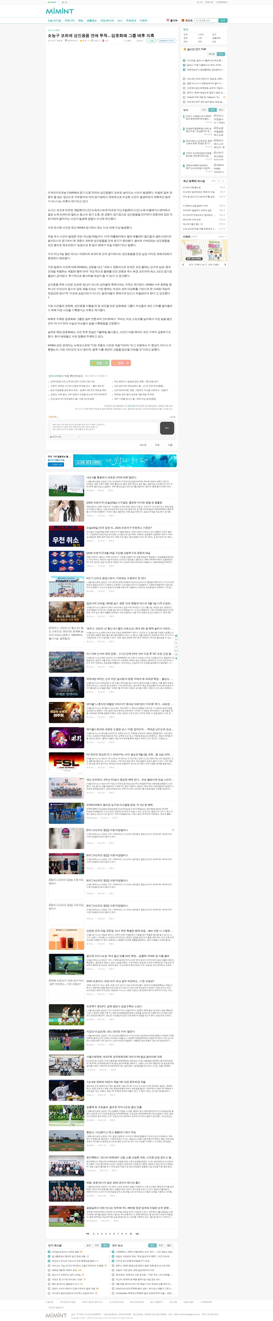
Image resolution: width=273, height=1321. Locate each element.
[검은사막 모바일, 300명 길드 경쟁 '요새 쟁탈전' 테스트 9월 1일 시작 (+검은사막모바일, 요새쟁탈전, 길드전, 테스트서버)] (66, 611)
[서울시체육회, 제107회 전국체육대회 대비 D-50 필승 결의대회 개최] (66, 1065)
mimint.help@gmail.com (189, 1314)
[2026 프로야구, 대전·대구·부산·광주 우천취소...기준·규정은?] (66, 989)
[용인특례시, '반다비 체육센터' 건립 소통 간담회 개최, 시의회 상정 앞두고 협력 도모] (66, 1166)
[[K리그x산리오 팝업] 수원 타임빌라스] (66, 838)
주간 (97, 1245)
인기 (204, 110)
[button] (199, 2)
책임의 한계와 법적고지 (92, 1302)
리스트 (143, 445)
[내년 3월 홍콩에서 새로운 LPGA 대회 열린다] (66, 485)
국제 (200, 42)
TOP (176, 639)
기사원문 (127, 41)
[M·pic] (64, 2)
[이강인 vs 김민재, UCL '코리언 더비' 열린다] (66, 1040)
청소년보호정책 (137, 1302)
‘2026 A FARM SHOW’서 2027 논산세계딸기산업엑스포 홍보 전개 (199, 168)
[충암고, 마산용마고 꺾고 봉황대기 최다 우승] (66, 1140)
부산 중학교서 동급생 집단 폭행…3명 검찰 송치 (136, 381)
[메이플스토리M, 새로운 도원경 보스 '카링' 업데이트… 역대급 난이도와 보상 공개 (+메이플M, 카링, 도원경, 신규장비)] (66, 737)
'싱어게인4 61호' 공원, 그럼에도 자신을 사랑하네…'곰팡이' (141, 390)
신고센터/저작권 (116, 1302)
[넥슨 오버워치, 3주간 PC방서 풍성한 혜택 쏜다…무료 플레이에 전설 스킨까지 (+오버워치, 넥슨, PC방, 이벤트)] (66, 788)
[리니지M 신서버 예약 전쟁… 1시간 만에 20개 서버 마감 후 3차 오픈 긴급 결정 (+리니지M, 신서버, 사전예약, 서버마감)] (66, 662)
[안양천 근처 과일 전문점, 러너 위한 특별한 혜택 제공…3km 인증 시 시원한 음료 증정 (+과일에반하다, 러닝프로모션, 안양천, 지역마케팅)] (66, 939)
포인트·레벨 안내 (56, 1307)
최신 (221, 110)
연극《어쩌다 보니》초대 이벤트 (204, 264)
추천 (213, 110)
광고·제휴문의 (156, 1302)
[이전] (183, 264)
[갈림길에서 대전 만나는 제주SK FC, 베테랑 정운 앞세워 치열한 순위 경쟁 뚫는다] (66, 1216)
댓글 (176, 655)
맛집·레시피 (107, 20)
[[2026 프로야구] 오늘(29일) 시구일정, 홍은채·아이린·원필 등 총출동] (66, 511)
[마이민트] (52, 2)
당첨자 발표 (189, 1302)
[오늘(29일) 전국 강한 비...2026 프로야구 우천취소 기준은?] (66, 536)
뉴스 (120, 20)
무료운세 (131, 20)
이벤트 (143, 20)
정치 (214, 34)
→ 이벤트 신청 (56, 464)
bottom (176, 659)
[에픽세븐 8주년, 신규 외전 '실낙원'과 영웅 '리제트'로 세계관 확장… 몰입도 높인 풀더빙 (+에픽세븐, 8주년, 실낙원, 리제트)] (66, 687)
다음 (170, 445)
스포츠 (201, 34)
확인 (167, 428)
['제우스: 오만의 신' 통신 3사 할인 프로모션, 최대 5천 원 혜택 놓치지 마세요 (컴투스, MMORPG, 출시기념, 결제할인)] (66, 637)
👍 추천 (84, 41)
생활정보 (92, 20)
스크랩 (151, 41)
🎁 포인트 (187, 20)
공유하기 (139, 41)
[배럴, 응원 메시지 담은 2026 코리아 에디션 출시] (66, 1191)
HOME (176, 636)
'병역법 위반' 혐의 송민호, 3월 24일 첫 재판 (134, 394)
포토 (214, 42)
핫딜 (80, 20)
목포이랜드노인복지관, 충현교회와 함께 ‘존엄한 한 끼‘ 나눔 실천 (199, 143)
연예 (185, 34)
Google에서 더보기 (166, 41)
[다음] (225, 264)
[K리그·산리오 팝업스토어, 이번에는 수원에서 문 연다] (66, 586)
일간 (89, 1245)
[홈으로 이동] (60, 11)
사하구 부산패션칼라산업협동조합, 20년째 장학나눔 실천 (199, 156)
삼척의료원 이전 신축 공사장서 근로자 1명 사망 (72, 381)
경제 (185, 38)
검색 (223, 20)
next (176, 651)
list (176, 647)
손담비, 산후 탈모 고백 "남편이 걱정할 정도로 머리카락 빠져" (78, 394)
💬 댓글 (95, 41)
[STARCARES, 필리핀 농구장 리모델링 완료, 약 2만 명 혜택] (66, 813)
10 (131, 1234)
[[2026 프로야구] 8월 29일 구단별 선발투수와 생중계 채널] (66, 561)
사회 (200, 38)
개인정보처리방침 (68, 1302)
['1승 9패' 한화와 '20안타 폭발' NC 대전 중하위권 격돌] (66, 1090)
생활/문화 (216, 38)
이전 (157, 445)
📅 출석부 (172, 20)
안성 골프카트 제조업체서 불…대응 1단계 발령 (72, 399)
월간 (105, 1245)
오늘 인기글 (54, 20)
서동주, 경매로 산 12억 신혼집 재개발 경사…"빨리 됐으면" (77, 386)
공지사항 (173, 1302)
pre (176, 643)
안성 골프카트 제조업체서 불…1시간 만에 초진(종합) (138, 386)
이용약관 (49, 1302)
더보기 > (222, 237)
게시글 (212, 54)
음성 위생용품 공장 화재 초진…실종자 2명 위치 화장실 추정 (78, 390)
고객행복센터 (206, 1302)
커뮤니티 (70, 20)
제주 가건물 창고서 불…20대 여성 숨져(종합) (135, 399)
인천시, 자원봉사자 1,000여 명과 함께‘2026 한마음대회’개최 (198, 119)
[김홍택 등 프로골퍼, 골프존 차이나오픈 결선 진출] (66, 1115)
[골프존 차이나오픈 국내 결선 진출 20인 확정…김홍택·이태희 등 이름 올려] (66, 964)
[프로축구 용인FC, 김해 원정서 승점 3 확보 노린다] (66, 1014)
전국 (185, 42)
